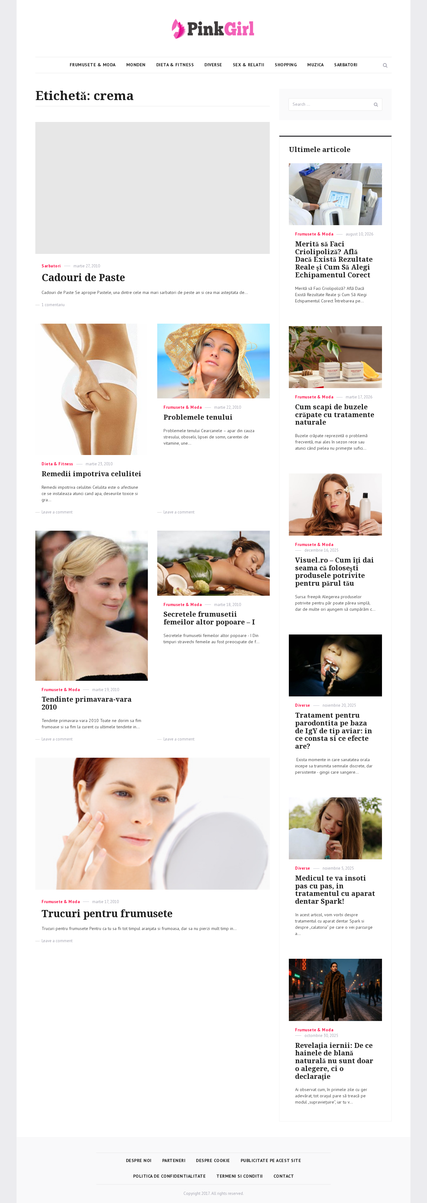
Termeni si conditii (239, 1176)
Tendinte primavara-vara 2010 (87, 703)
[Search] (376, 104)
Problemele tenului (198, 417)
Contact (284, 1176)
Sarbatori (346, 65)
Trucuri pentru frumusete (107, 914)
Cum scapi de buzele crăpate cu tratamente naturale (334, 415)
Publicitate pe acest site (271, 1160)
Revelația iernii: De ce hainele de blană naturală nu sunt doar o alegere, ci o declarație (334, 1061)
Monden (136, 65)
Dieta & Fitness (175, 65)
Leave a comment (57, 512)
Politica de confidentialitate (169, 1176)
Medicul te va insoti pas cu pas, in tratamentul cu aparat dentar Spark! (335, 889)
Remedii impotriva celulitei (91, 474)
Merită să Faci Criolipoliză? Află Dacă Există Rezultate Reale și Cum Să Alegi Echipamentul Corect (334, 259)
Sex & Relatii (248, 65)
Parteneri (174, 1160)
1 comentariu (53, 304)
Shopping (286, 65)
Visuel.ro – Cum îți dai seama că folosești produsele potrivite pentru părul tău (334, 571)
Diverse (213, 65)
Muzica (315, 65)
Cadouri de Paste (83, 278)
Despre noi (139, 1160)
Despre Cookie (213, 1160)
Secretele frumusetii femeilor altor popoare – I (209, 618)
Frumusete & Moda (93, 65)
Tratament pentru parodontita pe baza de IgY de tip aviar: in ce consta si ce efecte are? (333, 730)
